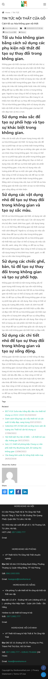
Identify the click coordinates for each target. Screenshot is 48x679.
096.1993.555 (13, 573)
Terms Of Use (19, 674)
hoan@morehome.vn (17, 661)
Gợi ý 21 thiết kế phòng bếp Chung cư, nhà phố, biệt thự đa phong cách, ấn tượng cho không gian (23, 448)
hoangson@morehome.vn (19, 579)
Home (7, 12)
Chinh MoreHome (11, 28)
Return (23, 32)
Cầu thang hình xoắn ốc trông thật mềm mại (24, 455)
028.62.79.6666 (29, 652)
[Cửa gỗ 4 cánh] (24, 3)
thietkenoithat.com (22, 670)
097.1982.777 (13, 652)
